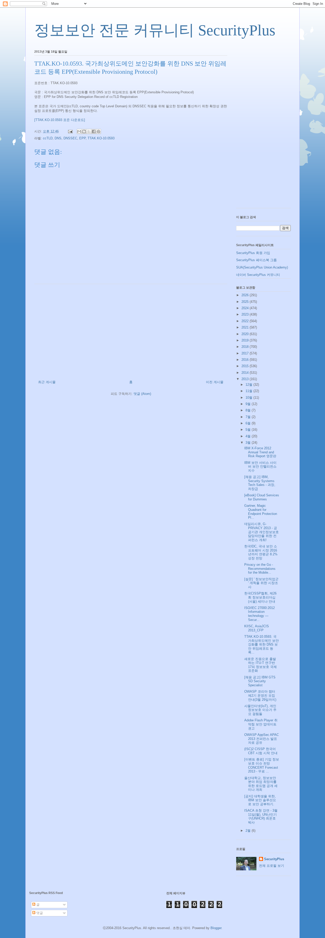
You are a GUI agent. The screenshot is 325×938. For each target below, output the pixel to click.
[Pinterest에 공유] (98, 131)
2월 (249, 830)
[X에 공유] (88, 131)
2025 (245, 302)
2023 (245, 314)
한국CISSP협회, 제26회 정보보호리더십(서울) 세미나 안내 (260, 597)
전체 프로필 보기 (271, 866)
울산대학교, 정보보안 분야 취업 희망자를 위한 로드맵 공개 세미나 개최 (261, 784)
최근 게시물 (47, 382)
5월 (249, 429)
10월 (249, 397)
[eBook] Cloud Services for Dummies (261, 497)
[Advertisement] (131, 330)
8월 (249, 410)
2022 (245, 321)
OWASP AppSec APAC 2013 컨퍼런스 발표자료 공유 (261, 739)
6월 (249, 423)
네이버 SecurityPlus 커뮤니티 (258, 275)
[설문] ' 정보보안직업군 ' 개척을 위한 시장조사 (261, 583)
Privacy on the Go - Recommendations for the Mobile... (259, 568)
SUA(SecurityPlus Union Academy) (262, 267)
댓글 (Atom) (142, 394)
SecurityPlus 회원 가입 (253, 253)
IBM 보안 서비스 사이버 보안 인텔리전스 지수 (260, 466)
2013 (245, 379)
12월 (249, 384)
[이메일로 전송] (79, 131)
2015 (245, 366)
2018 (245, 347)
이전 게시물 (214, 382)
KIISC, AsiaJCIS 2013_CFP (256, 628)
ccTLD (48, 138)
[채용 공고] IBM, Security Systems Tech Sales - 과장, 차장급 (259, 483)
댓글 (39, 913)
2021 (245, 327)
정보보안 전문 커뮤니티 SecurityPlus (154, 30)
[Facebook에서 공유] (93, 131)
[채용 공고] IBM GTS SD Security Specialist (259, 681)
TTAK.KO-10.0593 (101, 138)
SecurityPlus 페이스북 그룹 (256, 260)
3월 (249, 442)
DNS (58, 138)
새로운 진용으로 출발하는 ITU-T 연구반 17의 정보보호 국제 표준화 (260, 665)
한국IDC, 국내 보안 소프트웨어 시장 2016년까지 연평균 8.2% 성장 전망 (261, 552)
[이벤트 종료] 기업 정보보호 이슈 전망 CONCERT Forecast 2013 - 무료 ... (261, 765)
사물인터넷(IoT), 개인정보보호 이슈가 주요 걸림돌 (260, 710)
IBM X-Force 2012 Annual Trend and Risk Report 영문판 (260, 452)
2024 (245, 308)
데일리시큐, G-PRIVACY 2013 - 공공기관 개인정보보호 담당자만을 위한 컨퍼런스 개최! (261, 532)
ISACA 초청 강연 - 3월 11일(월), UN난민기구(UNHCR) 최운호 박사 (261, 816)
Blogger (215, 928)
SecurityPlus (274, 859)
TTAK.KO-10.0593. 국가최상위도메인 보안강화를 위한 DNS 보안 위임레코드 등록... (261, 644)
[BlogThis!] (84, 131)
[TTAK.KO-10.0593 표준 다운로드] (59, 120)
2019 (245, 340)
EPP (82, 138)
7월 (249, 417)
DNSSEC (70, 138)
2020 (245, 334)
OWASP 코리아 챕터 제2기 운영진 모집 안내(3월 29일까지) (260, 695)
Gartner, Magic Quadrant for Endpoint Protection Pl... (260, 511)
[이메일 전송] (70, 131)
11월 (249, 391)
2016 (245, 360)
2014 (245, 373)
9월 (249, 404)
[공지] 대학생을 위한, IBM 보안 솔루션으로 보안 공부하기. (260, 800)
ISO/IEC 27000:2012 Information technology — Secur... (259, 614)
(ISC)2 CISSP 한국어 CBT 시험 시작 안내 (261, 751)
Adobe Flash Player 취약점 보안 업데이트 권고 (261, 724)
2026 (245, 295)
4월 (249, 436)
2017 (245, 353)
